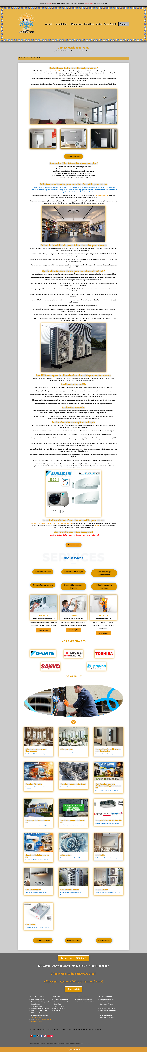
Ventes (99, 24)
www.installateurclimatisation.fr (74, 1043)
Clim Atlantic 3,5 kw (33, 889)
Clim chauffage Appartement (104, 573)
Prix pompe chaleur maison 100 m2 (37, 821)
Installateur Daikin (43, 572)
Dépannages (76, 24)
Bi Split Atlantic (101, 889)
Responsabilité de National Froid (73, 981)
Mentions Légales (89, 3)
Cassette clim (104, 940)
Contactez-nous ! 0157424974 (73, 958)
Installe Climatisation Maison (73, 586)
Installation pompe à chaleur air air (72, 821)
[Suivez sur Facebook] (41, 1036)
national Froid (57, 71)
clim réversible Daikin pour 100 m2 (37, 856)
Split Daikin (100, 855)
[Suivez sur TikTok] (51, 1036)
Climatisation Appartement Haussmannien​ (36, 750)
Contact (123, 24)
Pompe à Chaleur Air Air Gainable (108, 820)
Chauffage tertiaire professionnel (73, 784)
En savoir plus (43, 630)
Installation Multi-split (73, 572)
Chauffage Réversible (33, 784)
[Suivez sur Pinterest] (48, 1036)
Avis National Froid (37, 1022)
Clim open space (66, 749)
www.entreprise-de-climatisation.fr (56, 1043)
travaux (96, 525)
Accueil (48, 24)
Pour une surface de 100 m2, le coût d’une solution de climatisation (51, 523)
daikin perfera (65, 855)
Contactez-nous (73, 156)
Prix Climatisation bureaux (104, 586)
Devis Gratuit (110, 24)
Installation (61, 24)
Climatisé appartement (43, 585)
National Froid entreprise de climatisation (67, 51)
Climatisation (89, 51)
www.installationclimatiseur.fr (38, 1043)
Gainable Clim (73, 940)
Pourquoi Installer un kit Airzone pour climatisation (108, 750)
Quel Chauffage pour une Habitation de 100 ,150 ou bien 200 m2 (108, 786)
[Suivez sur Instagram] (45, 1036)
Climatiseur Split (43, 940)
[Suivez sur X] (38, 1036)
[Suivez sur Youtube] (31, 1036)
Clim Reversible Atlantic (69, 889)
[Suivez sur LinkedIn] (34, 1036)
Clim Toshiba (30, 924)
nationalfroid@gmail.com (43, 1019)
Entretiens (89, 24)
